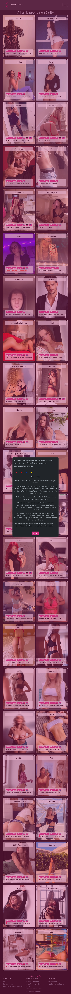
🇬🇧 (16, 472)
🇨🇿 (21, 472)
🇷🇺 (26, 472)
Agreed (35, 533)
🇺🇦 (31, 472)
